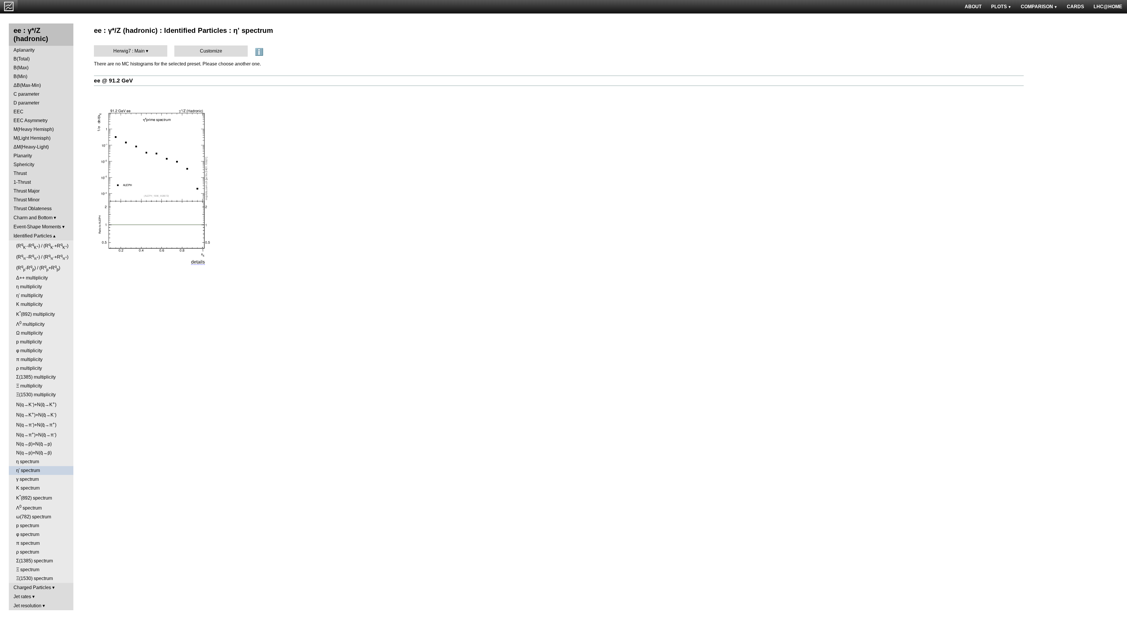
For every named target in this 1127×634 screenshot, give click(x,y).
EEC (18, 111)
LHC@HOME (1108, 6)
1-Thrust (22, 182)
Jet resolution (27, 605)
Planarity (23, 155)
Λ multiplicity (30, 324)
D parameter (26, 102)
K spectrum (28, 487)
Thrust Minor (27, 199)
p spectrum (27, 525)
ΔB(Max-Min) (27, 85)
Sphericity (24, 164)
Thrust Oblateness (33, 208)
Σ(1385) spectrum (34, 560)
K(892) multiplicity (35, 314)
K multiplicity (29, 304)
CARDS (1075, 6)
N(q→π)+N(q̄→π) (36, 424)
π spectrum (28, 543)
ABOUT (973, 6)
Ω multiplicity (29, 333)
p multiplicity (29, 341)
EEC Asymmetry (31, 120)
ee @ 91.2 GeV (113, 80)
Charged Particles (32, 587)
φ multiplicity (29, 350)
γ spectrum (27, 479)
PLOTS (999, 6)
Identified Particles (33, 235)
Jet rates (22, 596)
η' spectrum (28, 470)
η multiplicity (29, 286)
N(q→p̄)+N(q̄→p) (34, 443)
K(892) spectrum (34, 497)
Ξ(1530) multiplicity (36, 394)
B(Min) (20, 76)
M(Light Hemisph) (32, 138)
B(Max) (21, 67)
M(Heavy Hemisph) (34, 129)
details (198, 261)
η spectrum (27, 461)
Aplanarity (24, 50)
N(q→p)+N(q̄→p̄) (34, 452)
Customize (211, 50)
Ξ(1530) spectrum (34, 578)
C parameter (26, 94)
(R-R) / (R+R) (42, 246)
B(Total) (22, 58)
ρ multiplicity (29, 368)
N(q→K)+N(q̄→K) (36, 404)
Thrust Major (27, 190)
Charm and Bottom (33, 217)
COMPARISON (1037, 6)
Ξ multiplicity (29, 385)
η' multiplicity (29, 295)
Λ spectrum (29, 507)
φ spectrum (27, 534)
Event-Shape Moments (37, 226)
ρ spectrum (27, 551)
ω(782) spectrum (33, 516)
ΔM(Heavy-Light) (31, 146)
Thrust (20, 173)
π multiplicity (29, 359)
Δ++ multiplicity (32, 277)
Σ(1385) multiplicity (36, 377)
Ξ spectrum (27, 569)
